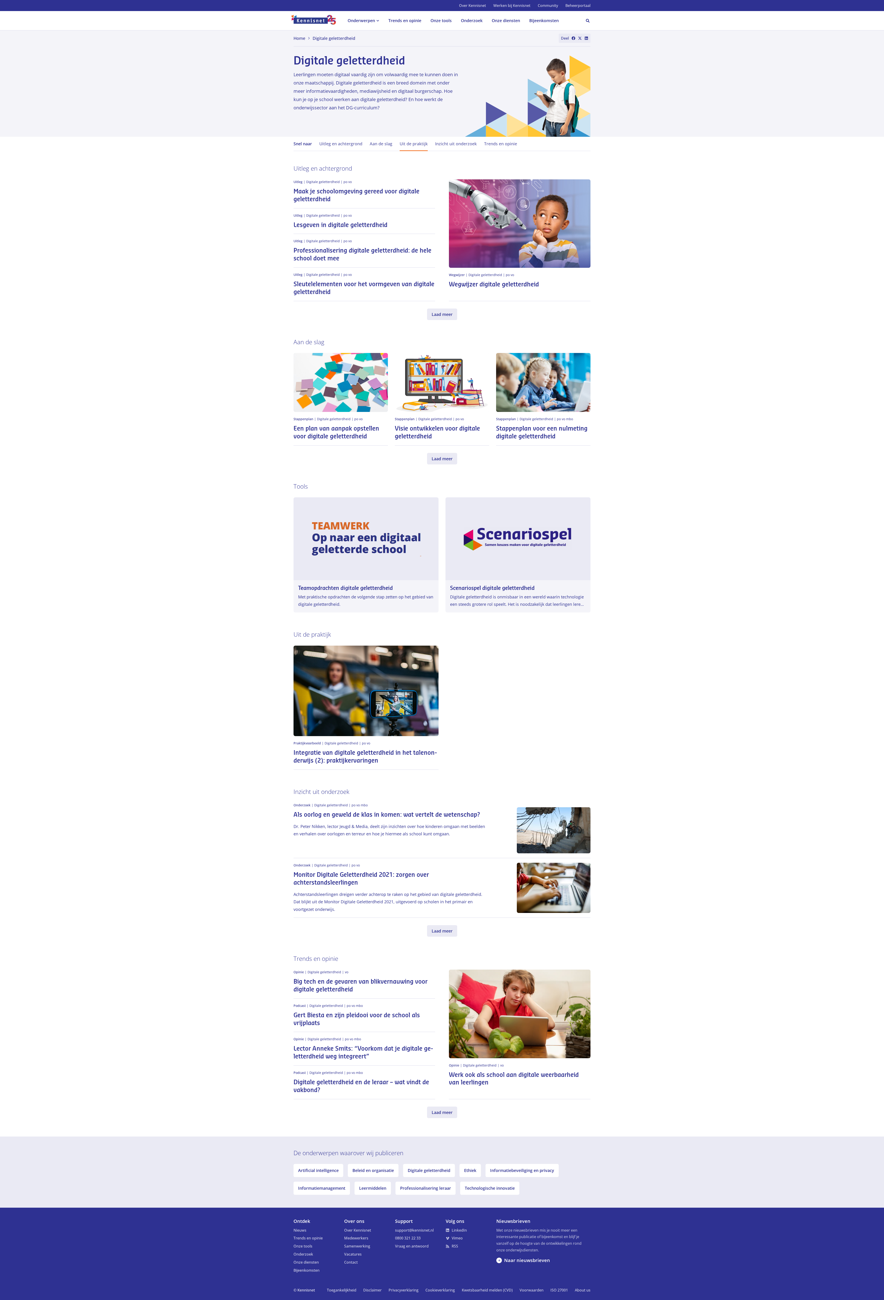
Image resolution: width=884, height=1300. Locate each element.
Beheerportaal (577, 5)
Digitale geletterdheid (429, 1170)
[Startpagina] (316, 21)
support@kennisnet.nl (414, 1230)
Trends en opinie (308, 1238)
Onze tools (303, 1246)
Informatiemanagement (321, 1188)
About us (582, 1290)
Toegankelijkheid (341, 1290)
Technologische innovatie (490, 1188)
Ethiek (470, 1170)
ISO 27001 (559, 1290)
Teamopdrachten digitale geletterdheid (345, 588)
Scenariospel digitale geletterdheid (492, 588)
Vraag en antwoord (412, 1246)
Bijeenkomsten (307, 1270)
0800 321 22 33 (408, 1238)
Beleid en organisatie (373, 1170)
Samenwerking (357, 1246)
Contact (351, 1262)
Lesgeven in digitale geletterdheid (340, 225)
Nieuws (300, 1230)
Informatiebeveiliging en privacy (522, 1170)
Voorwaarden (532, 1290)
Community (548, 5)
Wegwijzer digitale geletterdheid (494, 285)
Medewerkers (356, 1238)
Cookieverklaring (440, 1290)
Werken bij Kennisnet (511, 5)
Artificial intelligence (318, 1170)
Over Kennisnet (472, 5)
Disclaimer (372, 1290)
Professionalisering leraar (425, 1188)
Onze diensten (306, 1262)
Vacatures (353, 1254)
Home (299, 38)
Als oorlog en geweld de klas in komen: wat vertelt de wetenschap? (387, 815)
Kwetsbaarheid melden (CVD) (487, 1290)
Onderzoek (303, 1254)
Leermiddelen (372, 1188)
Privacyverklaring (404, 1290)
